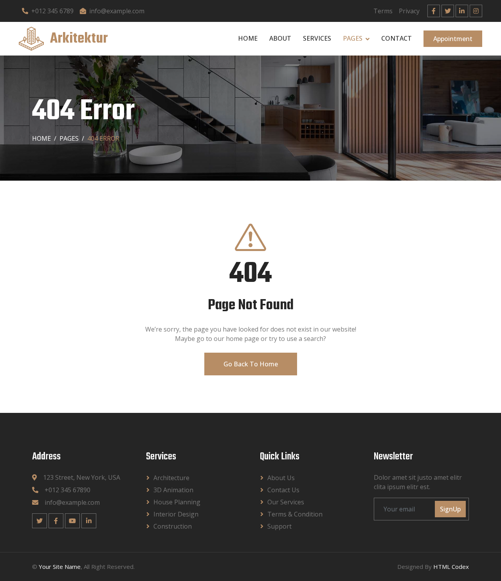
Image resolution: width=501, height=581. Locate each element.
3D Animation (173, 490)
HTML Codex (451, 566)
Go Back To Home (250, 364)
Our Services (285, 502)
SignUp (450, 509)
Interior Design (175, 514)
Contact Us (283, 490)
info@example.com (116, 11)
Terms (383, 11)
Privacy (409, 11)
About (280, 38)
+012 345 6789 (52, 11)
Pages (352, 38)
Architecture (171, 477)
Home (248, 38)
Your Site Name (60, 566)
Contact (396, 38)
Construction (172, 526)
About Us (281, 477)
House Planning (176, 502)
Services (317, 38)
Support (279, 526)
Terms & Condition (295, 514)
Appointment (452, 38)
